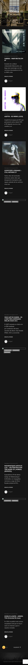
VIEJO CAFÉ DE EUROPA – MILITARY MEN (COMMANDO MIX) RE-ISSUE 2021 (13, 319)
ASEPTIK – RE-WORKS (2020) (13, 116)
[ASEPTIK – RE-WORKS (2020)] (14, 99)
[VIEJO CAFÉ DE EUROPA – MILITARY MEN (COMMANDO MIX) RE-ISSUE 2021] (14, 255)
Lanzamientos (7, 32)
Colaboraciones (8, 350)
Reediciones (15, 32)
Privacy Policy (21, 661)
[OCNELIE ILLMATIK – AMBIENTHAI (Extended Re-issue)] (14, 554)
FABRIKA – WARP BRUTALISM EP (13, 59)
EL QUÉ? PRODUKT (14, 661)
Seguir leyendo (8, 76)
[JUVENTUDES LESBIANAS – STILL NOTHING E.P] (14, 153)
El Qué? (10, 81)
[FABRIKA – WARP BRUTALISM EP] (14, 41)
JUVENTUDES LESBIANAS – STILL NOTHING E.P (13, 171)
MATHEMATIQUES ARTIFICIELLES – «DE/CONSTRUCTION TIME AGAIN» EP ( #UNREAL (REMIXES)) (13, 468)
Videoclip (21, 32)
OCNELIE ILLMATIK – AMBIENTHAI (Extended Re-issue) (13, 617)
